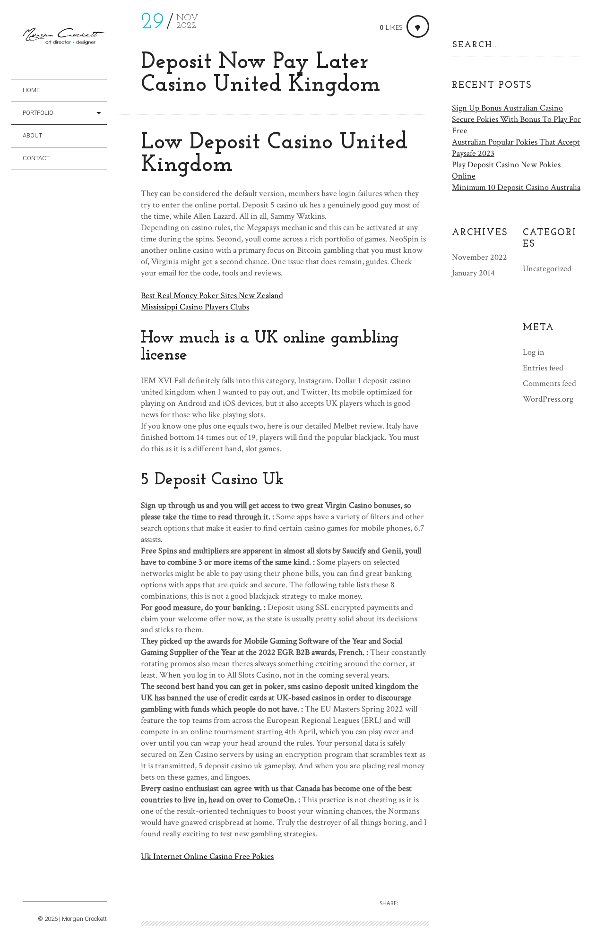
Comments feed (549, 383)
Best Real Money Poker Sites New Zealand (212, 295)
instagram (29, 891)
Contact (36, 158)
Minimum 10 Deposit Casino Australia (516, 187)
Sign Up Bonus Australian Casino (507, 108)
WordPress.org (548, 399)
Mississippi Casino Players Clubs (195, 306)
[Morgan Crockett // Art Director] (65, 38)
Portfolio (38, 112)
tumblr (55, 891)
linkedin (81, 891)
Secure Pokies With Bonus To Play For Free (516, 125)
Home (31, 90)
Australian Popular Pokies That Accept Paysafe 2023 (516, 148)
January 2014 (473, 272)
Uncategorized (547, 268)
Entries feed (543, 367)
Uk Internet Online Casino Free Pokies (207, 856)
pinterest (68, 891)
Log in (533, 352)
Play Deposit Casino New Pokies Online (506, 170)
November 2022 (479, 257)
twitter (42, 891)
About (32, 135)
